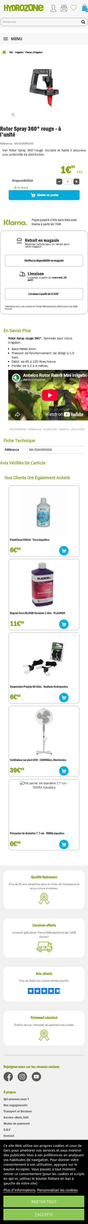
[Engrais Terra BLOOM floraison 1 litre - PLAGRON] (44, 584)
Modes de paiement (17, 1124)
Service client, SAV (16, 1117)
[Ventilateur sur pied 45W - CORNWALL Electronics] (44, 731)
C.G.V (7, 1130)
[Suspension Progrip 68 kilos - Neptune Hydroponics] (44, 658)
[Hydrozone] (24, 8)
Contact (9, 1136)
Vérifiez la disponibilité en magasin (44, 261)
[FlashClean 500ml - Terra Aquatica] (44, 511)
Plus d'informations (19, 1190)
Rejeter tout (44, 1201)
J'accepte (44, 1214)
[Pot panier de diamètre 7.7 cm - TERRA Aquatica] (44, 805)
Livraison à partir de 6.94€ (44, 294)
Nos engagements (15, 1105)
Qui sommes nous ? (16, 1099)
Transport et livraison (18, 1111)
